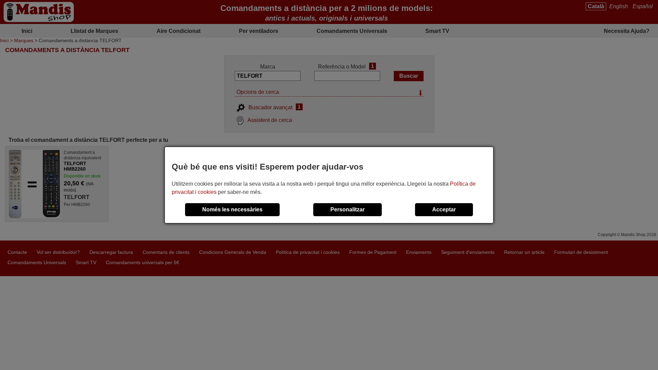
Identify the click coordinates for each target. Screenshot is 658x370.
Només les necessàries (232, 209)
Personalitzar (347, 209)
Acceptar (444, 209)
